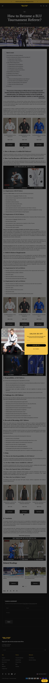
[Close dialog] (46, 329)
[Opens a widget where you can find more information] (44, 680)
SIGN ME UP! (36, 345)
